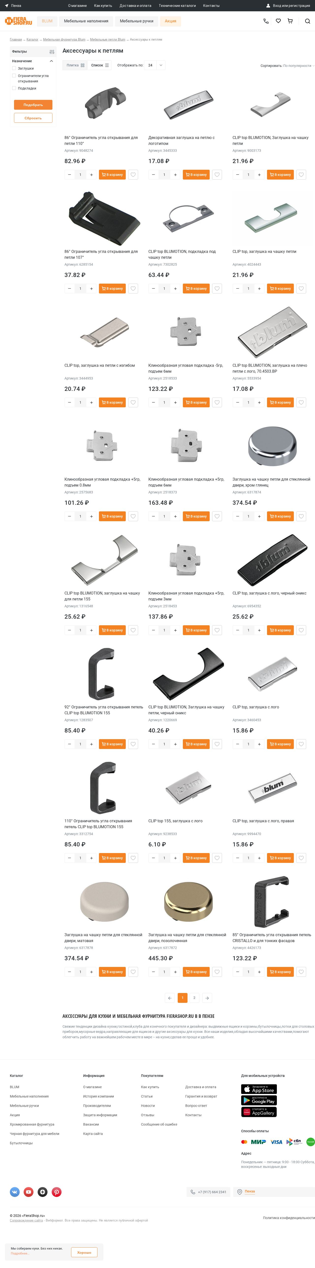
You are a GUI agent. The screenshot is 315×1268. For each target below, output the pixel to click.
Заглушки (26, 68)
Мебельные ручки (136, 21)
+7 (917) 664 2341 (212, 1192)
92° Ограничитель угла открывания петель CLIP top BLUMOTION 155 (103, 710)
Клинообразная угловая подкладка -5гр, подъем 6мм (185, 368)
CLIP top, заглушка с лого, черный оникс (269, 593)
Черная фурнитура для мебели (34, 1134)
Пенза (250, 1191)
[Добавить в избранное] (133, 175)
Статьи (147, 1096)
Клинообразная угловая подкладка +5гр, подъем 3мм (186, 596)
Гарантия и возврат (201, 1096)
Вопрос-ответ (196, 1106)
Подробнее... (20, 1253)
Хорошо (84, 1252)
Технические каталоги (177, 5)
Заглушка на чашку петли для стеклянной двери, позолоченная (187, 937)
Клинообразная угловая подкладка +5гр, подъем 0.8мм (102, 482)
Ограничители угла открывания (33, 78)
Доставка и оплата (135, 5)
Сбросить (33, 118)
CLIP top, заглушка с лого (256, 707)
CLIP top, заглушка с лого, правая (263, 821)
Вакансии (91, 1124)
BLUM (47, 21)
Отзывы (147, 1115)
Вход (277, 6)
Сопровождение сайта (26, 1220)
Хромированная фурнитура (32, 1124)
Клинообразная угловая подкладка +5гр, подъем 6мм (186, 482)
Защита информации (100, 1115)
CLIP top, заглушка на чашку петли (264, 251)
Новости (148, 1106)
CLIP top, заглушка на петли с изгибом (99, 365)
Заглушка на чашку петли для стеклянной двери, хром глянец (271, 482)
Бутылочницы (21, 1143)
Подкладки (27, 88)
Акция (170, 21)
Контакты (211, 5)
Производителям (97, 1106)
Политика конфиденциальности (289, 1218)
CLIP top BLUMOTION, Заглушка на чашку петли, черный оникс (186, 710)
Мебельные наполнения (86, 21)
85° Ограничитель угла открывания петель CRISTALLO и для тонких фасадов (272, 937)
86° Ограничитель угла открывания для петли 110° (101, 140)
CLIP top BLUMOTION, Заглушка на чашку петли (271, 140)
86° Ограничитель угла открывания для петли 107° (101, 254)
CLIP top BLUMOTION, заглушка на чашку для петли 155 (102, 596)
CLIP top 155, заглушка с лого (175, 821)
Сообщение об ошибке (159, 1124)
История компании (98, 1096)
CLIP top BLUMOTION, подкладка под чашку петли (182, 254)
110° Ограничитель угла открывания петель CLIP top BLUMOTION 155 (98, 824)
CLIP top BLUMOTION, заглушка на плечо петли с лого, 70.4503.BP (270, 368)
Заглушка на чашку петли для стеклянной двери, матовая (103, 937)
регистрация (299, 6)
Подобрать (33, 105)
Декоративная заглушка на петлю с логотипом (181, 140)
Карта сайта (93, 1134)
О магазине (77, 5)
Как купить (103, 5)
